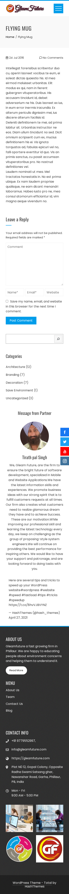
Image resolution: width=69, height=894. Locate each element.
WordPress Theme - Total (32, 883)
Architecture (15, 367)
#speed (15, 595)
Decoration (14, 382)
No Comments (52, 58)
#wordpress (30, 590)
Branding (12, 375)
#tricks (52, 595)
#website (47, 590)
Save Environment (19, 390)
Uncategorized (17, 398)
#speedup (17, 600)
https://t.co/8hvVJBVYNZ (28, 605)
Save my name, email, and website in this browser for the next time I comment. (34, 306)
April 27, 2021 (18, 617)
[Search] (58, 339)
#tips (41, 595)
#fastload (29, 595)
